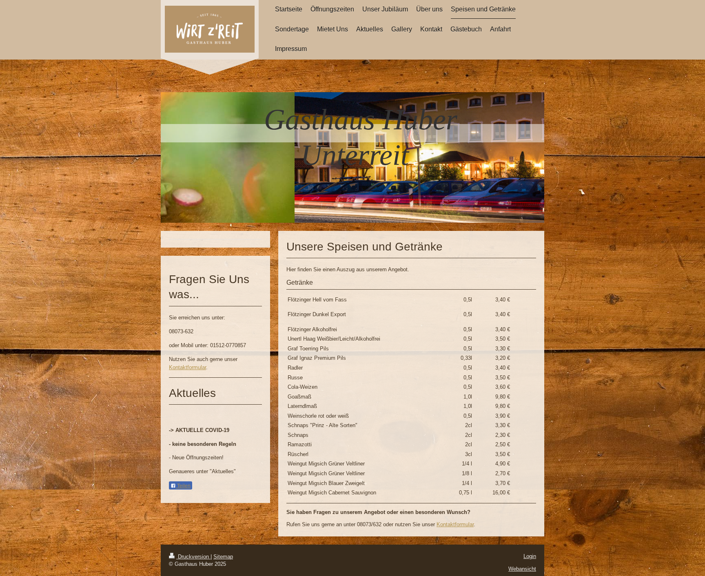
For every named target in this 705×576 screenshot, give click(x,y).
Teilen (183, 486)
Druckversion (193, 557)
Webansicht (522, 569)
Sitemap (223, 557)
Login (529, 556)
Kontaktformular (455, 524)
